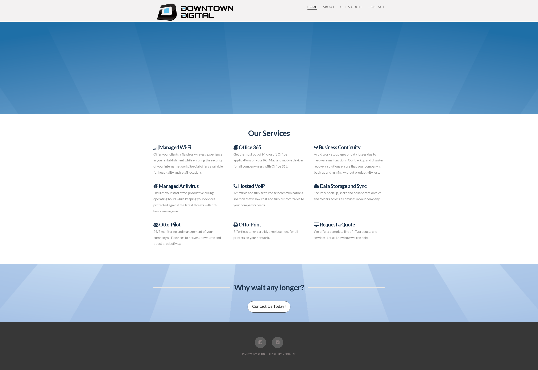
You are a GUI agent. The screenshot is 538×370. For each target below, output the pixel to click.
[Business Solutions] (195, 12)
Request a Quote (337, 224)
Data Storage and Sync (343, 186)
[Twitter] (277, 342)
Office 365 (249, 147)
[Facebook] (260, 342)
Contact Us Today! (269, 306)
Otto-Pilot (169, 224)
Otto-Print (249, 224)
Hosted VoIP (251, 186)
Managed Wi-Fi (174, 147)
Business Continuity (339, 147)
